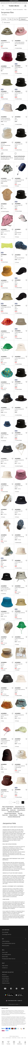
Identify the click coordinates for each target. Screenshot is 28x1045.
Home (2, 9)
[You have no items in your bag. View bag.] (25, 6)
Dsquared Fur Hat (19, 806)
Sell (3, 950)
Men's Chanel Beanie (7, 806)
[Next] (17, 802)
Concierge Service (6, 934)
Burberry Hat (5, 810)
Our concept (5, 932)
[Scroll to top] (23, 802)
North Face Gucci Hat (19, 808)
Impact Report (5, 979)
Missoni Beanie (13, 815)
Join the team (5, 981)
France (3, 1037)
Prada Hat (21, 815)
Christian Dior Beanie (13, 811)
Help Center (5, 965)
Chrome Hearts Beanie (10, 813)
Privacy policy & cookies (13, 1004)
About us (4, 974)
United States (14, 1037)
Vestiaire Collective (8, 972)
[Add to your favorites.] (12, 41)
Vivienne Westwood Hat (14, 817)
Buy (3, 938)
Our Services (5, 929)
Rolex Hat (9, 808)
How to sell (4, 952)
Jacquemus (8, 9)
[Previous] (10, 802)
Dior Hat (20, 813)
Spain (22, 1037)
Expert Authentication (19, 156)
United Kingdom (8, 1037)
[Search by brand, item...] (2, 6)
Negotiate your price (6, 156)
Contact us (4, 967)
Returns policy (5, 945)
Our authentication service (8, 943)
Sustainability (5, 977)
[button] (25, 6)
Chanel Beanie (21, 810)
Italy (25, 1037)
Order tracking (5, 941)
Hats (25, 9)
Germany (19, 1037)
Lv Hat (3, 808)
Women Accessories (18, 9)
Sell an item (5, 956)
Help (3, 963)
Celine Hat (13, 810)
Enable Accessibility (14, 0)
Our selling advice (6, 954)
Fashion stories (6, 983)
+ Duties (5, 121)
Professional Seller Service (8, 958)
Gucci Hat (5, 815)
